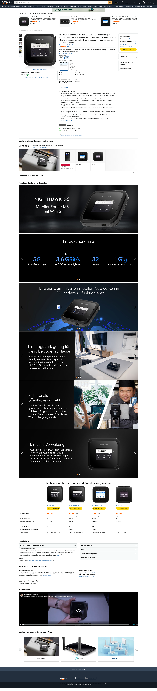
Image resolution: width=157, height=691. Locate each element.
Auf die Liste (124, 56)
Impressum (72, 683)
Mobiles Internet (38, 30)
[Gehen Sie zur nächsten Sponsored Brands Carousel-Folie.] (137, 649)
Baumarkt (111, 6)
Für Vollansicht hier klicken (40, 69)
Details (134, 41)
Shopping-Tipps (50, 6)
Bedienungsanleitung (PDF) (26, 179)
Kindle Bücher (72, 6)
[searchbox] (63, 2)
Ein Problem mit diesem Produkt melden (71, 135)
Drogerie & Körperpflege (138, 6)
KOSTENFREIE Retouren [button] (66, 53)
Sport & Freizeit (120, 6)
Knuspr (18, 6)
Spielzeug (128, 6)
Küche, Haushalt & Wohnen (85, 6)
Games (106, 6)
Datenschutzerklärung (64, 683)
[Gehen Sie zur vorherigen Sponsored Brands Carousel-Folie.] (20, 649)
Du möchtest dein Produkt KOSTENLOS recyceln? (35, 77)
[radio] (20, 35)
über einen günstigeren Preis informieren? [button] (40, 560)
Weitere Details (47, 575)
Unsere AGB (55, 683)
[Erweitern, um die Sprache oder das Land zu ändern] (83, 678)
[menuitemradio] (134, 624)
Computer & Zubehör (23, 30)
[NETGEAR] (39, 160)
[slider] (75, 624)
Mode (57, 6)
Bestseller (24, 6)
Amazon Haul (11, 6)
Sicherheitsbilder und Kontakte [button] (87, 572)
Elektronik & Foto (98, 6)
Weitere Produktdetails (66, 120)
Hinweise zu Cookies (81, 683)
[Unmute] (137, 625)
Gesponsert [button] (134, 172)
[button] (4, 6)
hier (58, 555)
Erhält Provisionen (33, 594)
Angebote (42, 6)
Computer (149, 6)
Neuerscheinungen (33, 6)
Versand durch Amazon (126, 46)
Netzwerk (31, 30)
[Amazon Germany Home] (63, 678)
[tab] (77, 279)
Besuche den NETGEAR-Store (67, 44)
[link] (43, 23)
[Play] (20, 624)
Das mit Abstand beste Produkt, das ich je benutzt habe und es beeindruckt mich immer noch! (48, 596)
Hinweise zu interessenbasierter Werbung (96, 683)
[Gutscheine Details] (67, 6)
